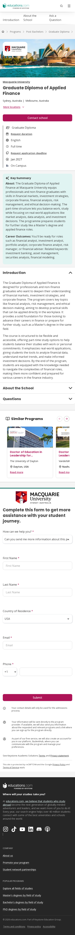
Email (7, 637)
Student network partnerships (19, 869)
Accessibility (49, 926)
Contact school (38, 118)
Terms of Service (11, 767)
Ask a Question (55, 18)
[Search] (61, 6)
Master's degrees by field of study (22, 895)
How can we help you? (18, 531)
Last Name (11, 584)
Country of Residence (18, 611)
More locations (11, 107)
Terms (42, 755)
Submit (37, 697)
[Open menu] (69, 6)
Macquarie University (16, 82)
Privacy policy (34, 926)
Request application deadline (29, 153)
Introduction (11, 20)
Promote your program (16, 862)
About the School (29, 18)
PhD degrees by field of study (19, 909)
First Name (11, 558)
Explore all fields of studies (18, 888)
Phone (8, 664)
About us (8, 855)
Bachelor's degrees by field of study (23, 902)
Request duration (21, 134)
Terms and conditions (14, 926)
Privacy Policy (59, 764)
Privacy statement (59, 755)
